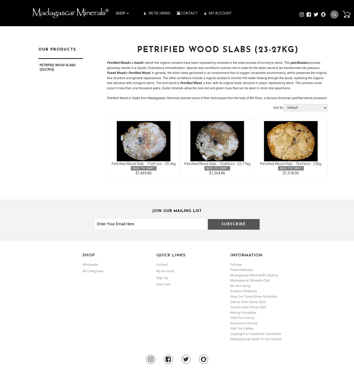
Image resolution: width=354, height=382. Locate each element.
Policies (236, 265)
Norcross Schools (243, 323)
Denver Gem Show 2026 (248, 302)
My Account (220, 13)
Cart (346, 14)
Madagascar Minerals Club (250, 280)
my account (165, 271)
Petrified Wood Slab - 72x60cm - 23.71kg (217, 164)
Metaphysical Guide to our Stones (255, 339)
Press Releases (241, 270)
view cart (163, 284)
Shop (121, 13)
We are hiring (240, 286)
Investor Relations (243, 291)
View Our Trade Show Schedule (253, 296)
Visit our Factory (242, 318)
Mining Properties (243, 313)
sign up (162, 278)
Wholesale (90, 265)
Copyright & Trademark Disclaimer (255, 334)
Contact (189, 13)
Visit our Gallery (241, 328)
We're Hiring (159, 13)
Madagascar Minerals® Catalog (254, 275)
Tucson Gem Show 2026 (248, 307)
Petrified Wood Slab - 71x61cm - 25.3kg (144, 164)
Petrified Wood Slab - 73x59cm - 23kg (290, 164)
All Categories (92, 271)
